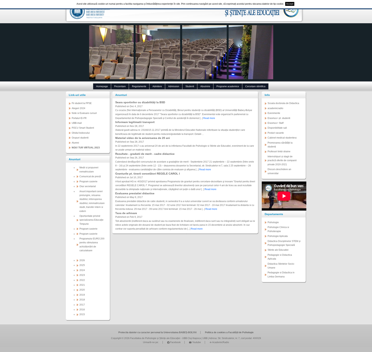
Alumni (75, 142)
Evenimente (274, 113)
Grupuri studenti (80, 137)
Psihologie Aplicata (278, 236)
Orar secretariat (87, 186)
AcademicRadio (220, 342)
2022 (82, 280)
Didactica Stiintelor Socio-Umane (281, 265)
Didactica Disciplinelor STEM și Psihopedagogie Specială (284, 243)
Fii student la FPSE (82, 103)
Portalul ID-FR (79, 118)
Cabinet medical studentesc (282, 137)
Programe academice (227, 86)
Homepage (102, 86)
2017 (82, 304)
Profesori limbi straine (279, 151)
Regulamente (139, 86)
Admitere (157, 86)
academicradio (275, 108)
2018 (82, 299)
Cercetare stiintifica (255, 86)
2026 (82, 260)
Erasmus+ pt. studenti (279, 118)
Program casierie (88, 181)
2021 (82, 285)
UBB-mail (77, 123)
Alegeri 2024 (78, 108)
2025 (82, 265)
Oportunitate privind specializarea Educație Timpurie (91, 220)
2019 (82, 294)
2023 (82, 275)
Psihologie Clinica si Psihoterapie (278, 229)
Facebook (175, 342)
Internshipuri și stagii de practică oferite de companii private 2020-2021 (282, 160)
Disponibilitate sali (277, 128)
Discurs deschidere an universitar (279, 171)
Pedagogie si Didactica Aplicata (280, 257)
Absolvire (205, 86)
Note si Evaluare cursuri (84, 113)
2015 (82, 314)
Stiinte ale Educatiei (278, 250)
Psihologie (273, 222)
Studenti (189, 86)
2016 (82, 309)
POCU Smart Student (83, 128)
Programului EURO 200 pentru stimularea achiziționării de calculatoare (91, 244)
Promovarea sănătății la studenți (280, 144)
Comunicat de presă (90, 176)
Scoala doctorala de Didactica (283, 103)
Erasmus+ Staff (275, 123)
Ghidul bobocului (81, 133)
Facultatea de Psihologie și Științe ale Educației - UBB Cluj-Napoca (165, 338)
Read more (209, 118)
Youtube (196, 342)
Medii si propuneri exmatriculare (88, 169)
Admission (173, 86)
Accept (289, 4)
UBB (205, 338)
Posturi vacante (276, 133)
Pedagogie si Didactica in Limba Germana (281, 274)
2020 (82, 289)
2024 (82, 270)
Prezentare (120, 86)
